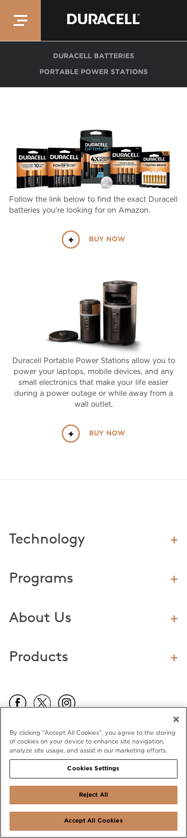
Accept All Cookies (93, 820)
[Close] (176, 719)
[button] (20, 20)
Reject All (93, 795)
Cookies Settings (93, 768)
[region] (93, 772)
